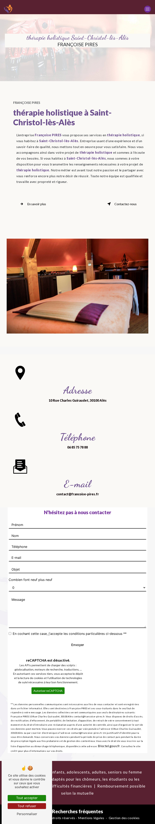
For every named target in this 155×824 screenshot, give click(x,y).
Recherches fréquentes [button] (77, 811)
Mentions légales (91, 818)
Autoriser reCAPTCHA (48, 690)
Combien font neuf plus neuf (30, 580)
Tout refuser (27, 806)
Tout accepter (27, 798)
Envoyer (77, 645)
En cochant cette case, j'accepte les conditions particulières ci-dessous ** (70, 634)
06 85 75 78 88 (77, 447)
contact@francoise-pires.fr (77, 494)
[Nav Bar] (147, 9)
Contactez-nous (125, 204)
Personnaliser (27, 814)
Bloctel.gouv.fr (109, 746)
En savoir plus (36, 204)
